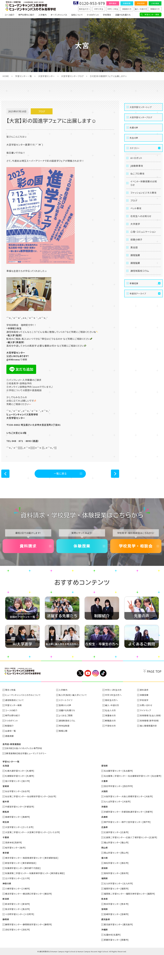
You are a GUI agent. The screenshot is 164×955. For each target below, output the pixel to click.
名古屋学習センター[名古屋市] (118, 770)
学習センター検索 (152, 14)
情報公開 (63, 730)
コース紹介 (9, 14)
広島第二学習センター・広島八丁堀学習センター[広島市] (130, 837)
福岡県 (104, 878)
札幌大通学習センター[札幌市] (19, 770)
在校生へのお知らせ (140, 216)
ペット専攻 (135, 208)
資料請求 (112, 3)
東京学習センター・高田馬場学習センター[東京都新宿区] (31, 857)
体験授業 (127, 3)
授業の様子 (136, 239)
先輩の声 (134, 127)
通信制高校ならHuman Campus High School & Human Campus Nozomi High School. (74, 951)
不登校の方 (110, 725)
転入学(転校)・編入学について (73, 694)
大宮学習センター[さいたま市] (19, 827)
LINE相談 (155, 3)
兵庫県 (104, 816)
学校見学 (141, 3)
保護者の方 (127, 9)
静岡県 (6, 919)
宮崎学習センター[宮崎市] (116, 914)
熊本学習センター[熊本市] (116, 903)
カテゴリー (135, 148)
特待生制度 (64, 725)
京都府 (104, 806)
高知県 (104, 868)
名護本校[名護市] (112, 934)
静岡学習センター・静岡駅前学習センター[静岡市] (28, 924)
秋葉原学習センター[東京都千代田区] (23, 868)
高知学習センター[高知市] (116, 873)
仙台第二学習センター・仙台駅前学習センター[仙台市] (30, 796)
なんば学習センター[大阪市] (117, 801)
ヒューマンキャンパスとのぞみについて (23, 694)
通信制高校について (14, 700)
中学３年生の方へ (113, 694)
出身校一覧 (10, 730)
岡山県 (104, 847)
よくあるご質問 (66, 715)
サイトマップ (145, 710)
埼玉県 (6, 821)
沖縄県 (104, 929)
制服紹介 (9, 725)
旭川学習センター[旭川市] (17, 781)
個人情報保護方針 (148, 725)
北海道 (6, 765)
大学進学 (135, 223)
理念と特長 (10, 689)
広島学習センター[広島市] (116, 832)
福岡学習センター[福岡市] (116, 888)
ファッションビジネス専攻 (143, 192)
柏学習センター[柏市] (15, 847)
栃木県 (6, 801)
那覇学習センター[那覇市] (116, 939)
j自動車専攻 (136, 165)
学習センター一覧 (23, 76)
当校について (77, 14)
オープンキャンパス (58, 14)
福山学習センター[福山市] (116, 842)
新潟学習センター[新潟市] (17, 903)
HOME (6, 76)
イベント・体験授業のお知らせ (143, 183)
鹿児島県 (105, 919)
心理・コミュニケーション (143, 231)
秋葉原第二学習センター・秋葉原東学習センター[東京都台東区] (35, 873)
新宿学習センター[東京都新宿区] (20, 862)
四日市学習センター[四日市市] (118, 786)
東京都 (6, 852)
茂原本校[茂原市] (13, 842)
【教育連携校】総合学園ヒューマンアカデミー (26, 753)
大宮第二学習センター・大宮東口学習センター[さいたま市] (32, 832)
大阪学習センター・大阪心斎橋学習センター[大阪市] (128, 796)
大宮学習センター (46, 76)
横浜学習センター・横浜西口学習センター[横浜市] (28, 893)
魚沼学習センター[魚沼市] (17, 909)
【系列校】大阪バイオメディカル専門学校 (23, 748)
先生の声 (134, 137)
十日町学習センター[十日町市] (19, 914)
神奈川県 (7, 883)
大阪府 (104, 791)
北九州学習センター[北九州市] (118, 883)
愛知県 (104, 765)
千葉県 (6, 837)
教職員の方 (155, 9)
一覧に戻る (60, 473)
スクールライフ (65, 700)
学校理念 (107, 14)
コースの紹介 (11, 710)
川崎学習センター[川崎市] (17, 888)
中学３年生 (98, 9)
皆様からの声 (65, 705)
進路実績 (9, 735)
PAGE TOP (154, 671)
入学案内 (42, 14)
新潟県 (6, 898)
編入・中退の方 (141, 9)
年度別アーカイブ (138, 293)
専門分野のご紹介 (26, 14)
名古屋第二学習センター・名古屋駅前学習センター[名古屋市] (132, 775)
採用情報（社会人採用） (150, 715)
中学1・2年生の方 (113, 689)
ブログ (133, 200)
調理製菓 (135, 255)
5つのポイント (93, 14)
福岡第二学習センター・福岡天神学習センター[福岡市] (129, 893)
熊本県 (104, 898)
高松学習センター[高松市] (116, 862)
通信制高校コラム (139, 270)
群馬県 (6, 811)
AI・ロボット (136, 158)
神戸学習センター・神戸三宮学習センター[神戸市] (127, 821)
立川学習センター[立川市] (17, 878)
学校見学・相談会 (136, 546)
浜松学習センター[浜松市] (17, 929)
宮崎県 (104, 909)
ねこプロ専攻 (137, 173)
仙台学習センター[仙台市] (17, 791)
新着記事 (134, 283)
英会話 (134, 247)
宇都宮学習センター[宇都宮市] (19, 806)
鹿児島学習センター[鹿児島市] (118, 924)
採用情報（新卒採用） (149, 720)
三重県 (104, 781)
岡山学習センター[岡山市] (116, 852)
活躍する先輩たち (123, 14)
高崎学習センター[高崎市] (17, 816)
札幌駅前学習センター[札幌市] (19, 775)
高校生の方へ (84, 9)
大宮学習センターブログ (72, 76)
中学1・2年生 (112, 9)
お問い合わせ (146, 705)
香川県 (104, 857)
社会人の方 (110, 710)
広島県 (104, 827)
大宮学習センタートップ (141, 107)
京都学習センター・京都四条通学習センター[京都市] (128, 811)
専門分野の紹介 (12, 715)
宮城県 (6, 786)
